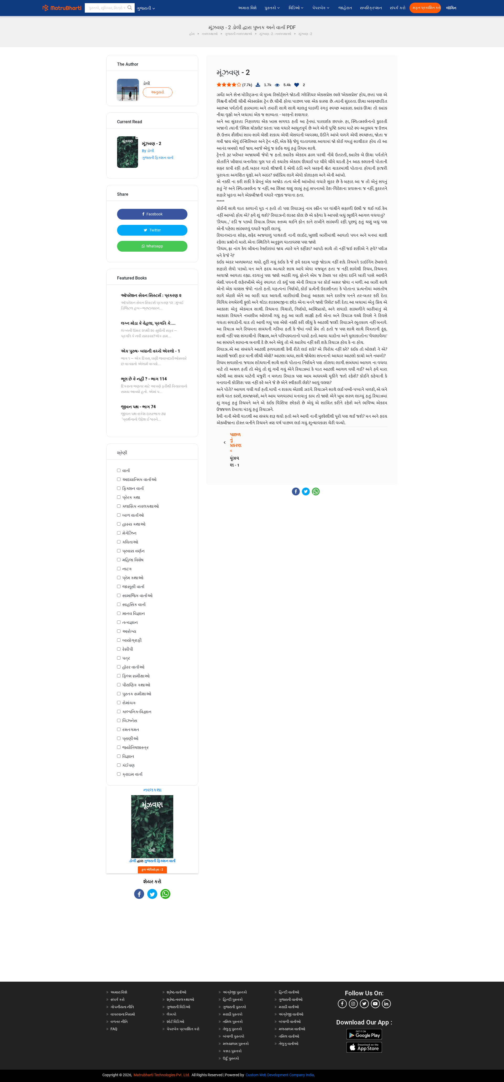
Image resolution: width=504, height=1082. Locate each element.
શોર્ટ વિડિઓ (175, 1021)
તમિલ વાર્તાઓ (289, 1036)
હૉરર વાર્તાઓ (133, 667)
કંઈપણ (128, 765)
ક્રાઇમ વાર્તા (132, 774)
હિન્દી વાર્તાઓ (289, 992)
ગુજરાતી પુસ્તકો (234, 1007)
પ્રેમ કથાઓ (132, 577)
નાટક (127, 568)
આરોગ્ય (129, 631)
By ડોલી (148, 151)
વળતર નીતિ (119, 1021)
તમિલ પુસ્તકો (233, 1021)
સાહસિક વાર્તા (134, 604)
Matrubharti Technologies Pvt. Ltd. (163, 1075)
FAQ (114, 1029)
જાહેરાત (345, 8)
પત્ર (126, 658)
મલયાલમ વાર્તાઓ (292, 1029)
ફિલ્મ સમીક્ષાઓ (136, 676)
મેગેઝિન (129, 533)
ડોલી (146, 83)
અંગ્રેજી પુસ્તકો (235, 992)
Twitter (155, 230)
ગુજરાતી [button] (144, 8)
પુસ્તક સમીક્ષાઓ (136, 693)
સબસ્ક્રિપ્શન (371, 8)
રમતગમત (130, 729)
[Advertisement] (152, 945)
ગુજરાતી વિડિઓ (178, 1007)
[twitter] (364, 1003)
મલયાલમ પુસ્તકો (236, 1044)
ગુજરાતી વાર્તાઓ (291, 999)
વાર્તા (126, 470)
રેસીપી (127, 649)
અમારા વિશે (247, 8)
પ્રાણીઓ (130, 738)
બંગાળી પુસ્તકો (233, 1036)
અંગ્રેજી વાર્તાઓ (291, 1014)
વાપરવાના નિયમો (123, 1014)
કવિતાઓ (130, 542)
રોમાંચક (129, 702)
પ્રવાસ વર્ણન (133, 550)
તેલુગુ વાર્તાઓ (288, 1044)
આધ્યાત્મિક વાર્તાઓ (139, 479)
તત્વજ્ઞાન (130, 622)
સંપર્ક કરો (398, 8)
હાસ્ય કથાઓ (133, 524)
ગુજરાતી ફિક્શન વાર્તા (157, 158)
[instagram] (353, 1003)
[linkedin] (386, 1003)
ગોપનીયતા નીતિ (122, 1007)
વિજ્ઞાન (128, 756)
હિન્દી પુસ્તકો (233, 999)
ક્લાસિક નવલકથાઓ (140, 506)
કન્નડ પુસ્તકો (232, 1051)
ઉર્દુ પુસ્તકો (231, 1058)
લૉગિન (451, 8)
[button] (130, 8)
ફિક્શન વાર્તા (133, 488)
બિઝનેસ (129, 720)
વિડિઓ (295, 8)
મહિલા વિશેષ (133, 559)
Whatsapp (154, 246)
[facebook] (342, 1003)
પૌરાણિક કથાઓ (136, 684)
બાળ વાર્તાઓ (133, 515)
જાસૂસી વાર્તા (133, 586)
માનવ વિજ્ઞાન (133, 613)
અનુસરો (157, 92)
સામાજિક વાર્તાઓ (137, 595)
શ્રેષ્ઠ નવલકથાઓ (180, 999)
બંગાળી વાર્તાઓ (290, 1021)
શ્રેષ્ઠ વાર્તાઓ (176, 992)
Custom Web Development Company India (280, 1075)
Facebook (154, 214)
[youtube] (375, 1003)
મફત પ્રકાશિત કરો (427, 8)
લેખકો (171, 1014)
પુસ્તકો (271, 8)
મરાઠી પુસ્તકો (233, 1014)
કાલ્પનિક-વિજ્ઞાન (136, 711)
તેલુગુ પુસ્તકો (232, 1029)
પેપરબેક (319, 8)
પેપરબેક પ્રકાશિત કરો (183, 1029)
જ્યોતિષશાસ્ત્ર (135, 747)
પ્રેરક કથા (131, 497)
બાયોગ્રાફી (132, 640)
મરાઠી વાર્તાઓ (289, 1007)
